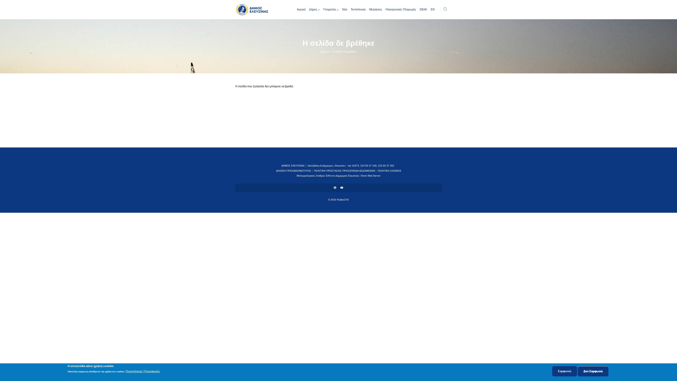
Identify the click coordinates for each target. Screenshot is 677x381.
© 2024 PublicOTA (338, 199)
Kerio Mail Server (370, 175)
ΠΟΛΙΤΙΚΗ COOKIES (389, 170)
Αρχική (325, 51)
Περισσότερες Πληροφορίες (143, 371)
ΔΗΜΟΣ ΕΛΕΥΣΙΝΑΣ (293, 165)
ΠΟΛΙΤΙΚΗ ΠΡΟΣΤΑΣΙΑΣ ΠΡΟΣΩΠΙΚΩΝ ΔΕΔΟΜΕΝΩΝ (344, 170)
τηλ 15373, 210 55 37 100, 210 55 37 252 (371, 165)
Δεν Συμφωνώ (593, 371)
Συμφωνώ (564, 371)
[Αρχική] (253, 10)
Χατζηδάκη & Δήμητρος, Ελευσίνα (326, 165)
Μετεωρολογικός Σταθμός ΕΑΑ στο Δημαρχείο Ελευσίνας (328, 175)
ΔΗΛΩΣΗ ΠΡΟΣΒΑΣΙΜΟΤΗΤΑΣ (293, 170)
